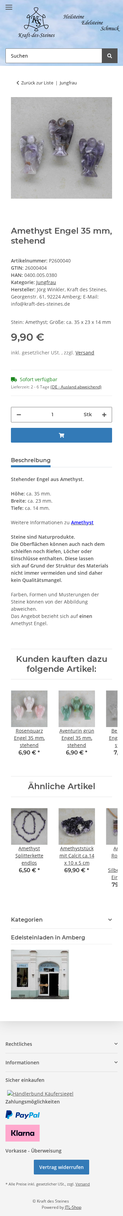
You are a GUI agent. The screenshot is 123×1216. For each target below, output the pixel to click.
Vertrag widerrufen (61, 1167)
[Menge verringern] (18, 414)
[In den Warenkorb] (61, 435)
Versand (85, 352)
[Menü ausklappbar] (8, 4)
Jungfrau (46, 282)
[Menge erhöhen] (104, 414)
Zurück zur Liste (37, 83)
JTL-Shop (73, 1207)
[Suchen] (110, 55)
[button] (61, 1044)
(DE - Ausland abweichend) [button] (76, 387)
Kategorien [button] (27, 919)
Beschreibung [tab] (31, 460)
